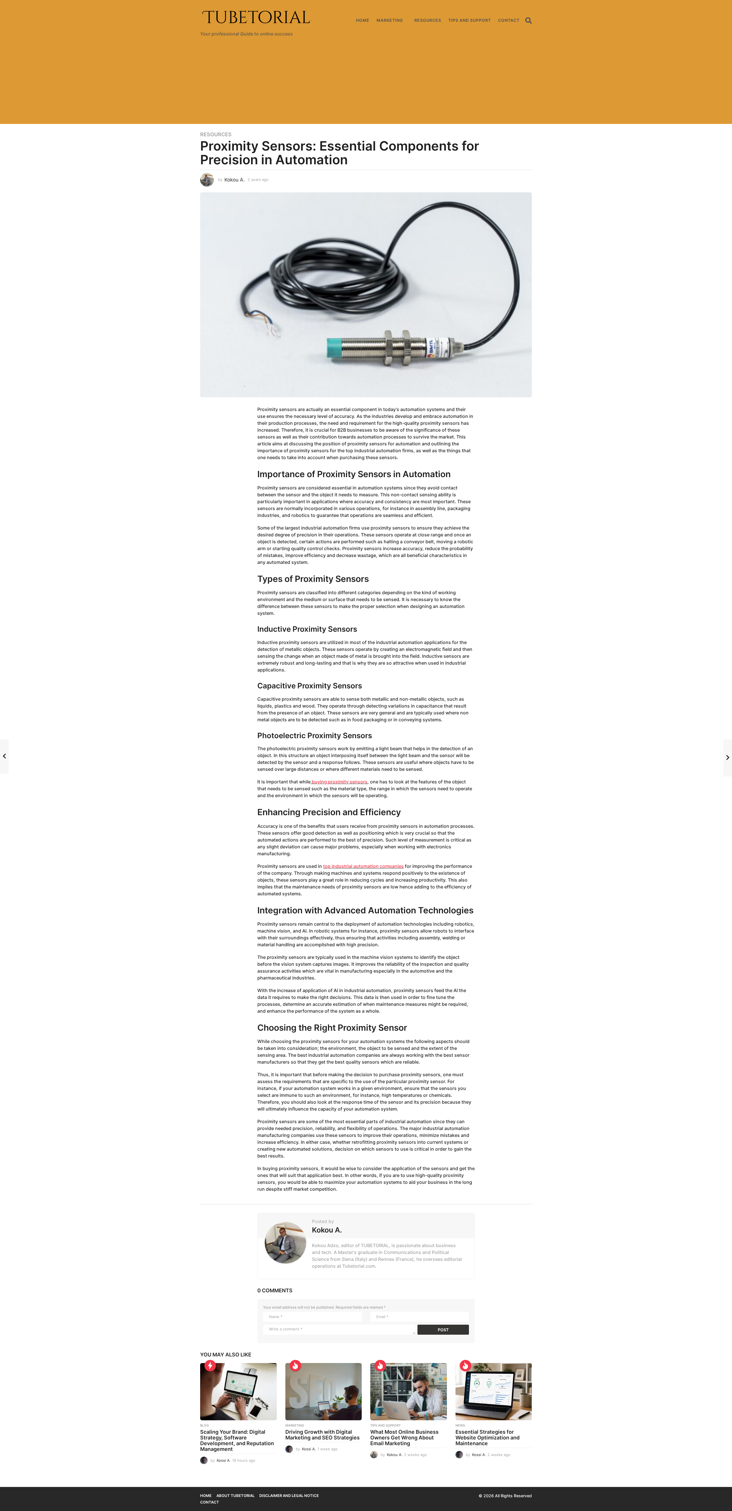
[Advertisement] (366, 84)
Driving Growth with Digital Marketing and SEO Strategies (322, 1435)
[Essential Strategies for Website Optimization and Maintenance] (493, 1392)
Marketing (390, 20)
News (460, 1425)
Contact (509, 20)
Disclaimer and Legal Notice (289, 1495)
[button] (528, 20)
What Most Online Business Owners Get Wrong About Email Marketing (404, 1437)
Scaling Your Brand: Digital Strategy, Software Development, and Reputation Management (237, 1440)
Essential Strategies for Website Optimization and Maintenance (487, 1437)
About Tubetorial (235, 1495)
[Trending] (210, 1365)
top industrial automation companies (363, 866)
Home (362, 20)
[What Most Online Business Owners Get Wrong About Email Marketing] (408, 1392)
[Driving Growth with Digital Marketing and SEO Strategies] (323, 1392)
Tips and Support (469, 20)
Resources (427, 20)
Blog (204, 1425)
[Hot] (295, 1365)
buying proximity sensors (339, 782)
